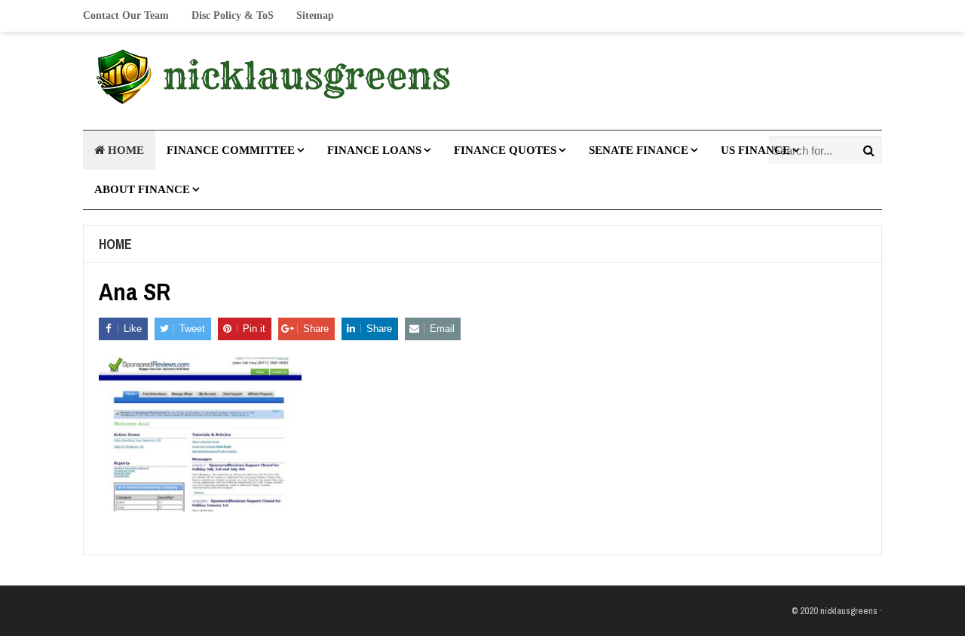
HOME (124, 150)
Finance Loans (374, 150)
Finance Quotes (505, 150)
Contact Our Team (126, 15)
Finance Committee (231, 150)
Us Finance (755, 150)
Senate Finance (638, 150)
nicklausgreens (849, 610)
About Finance (142, 189)
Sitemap (315, 15)
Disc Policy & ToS (232, 15)
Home (115, 244)
